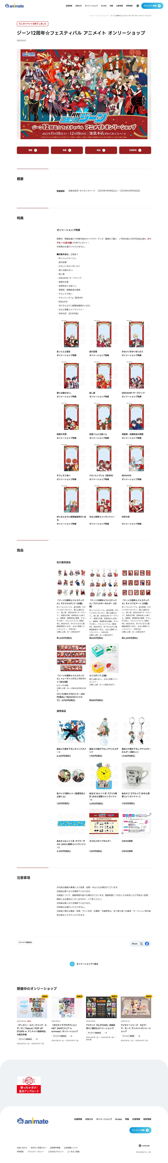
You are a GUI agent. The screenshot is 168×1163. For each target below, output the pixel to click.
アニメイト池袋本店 (25, 942)
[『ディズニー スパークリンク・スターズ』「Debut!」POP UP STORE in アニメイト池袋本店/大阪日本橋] (32, 1021)
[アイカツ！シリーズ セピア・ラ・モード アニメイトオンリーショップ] (136, 1021)
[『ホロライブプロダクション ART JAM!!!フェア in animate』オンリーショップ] (66, 1021)
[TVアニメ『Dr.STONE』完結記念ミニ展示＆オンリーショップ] (101, 1021)
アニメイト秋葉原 (128, 1036)
